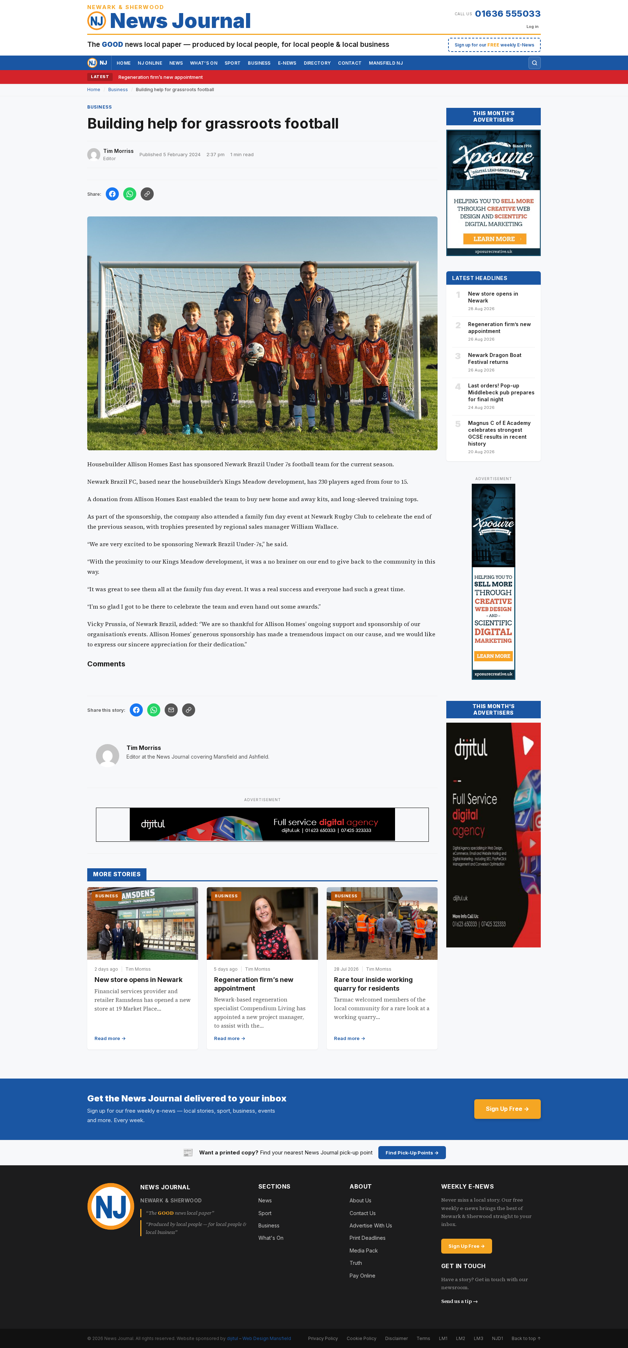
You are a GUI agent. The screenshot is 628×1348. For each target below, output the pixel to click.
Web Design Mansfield (266, 1338)
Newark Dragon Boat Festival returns (495, 358)
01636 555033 (508, 13)
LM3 (478, 1338)
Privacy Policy (323, 1338)
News (176, 63)
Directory (317, 63)
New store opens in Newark (138, 979)
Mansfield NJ (386, 63)
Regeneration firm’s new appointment (160, 77)
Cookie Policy (362, 1338)
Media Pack (364, 1250)
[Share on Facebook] (112, 193)
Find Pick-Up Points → (412, 1153)
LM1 (443, 1338)
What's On (270, 1238)
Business (259, 63)
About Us (360, 1200)
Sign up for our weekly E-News (494, 45)
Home (123, 63)
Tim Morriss (143, 747)
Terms (423, 1338)
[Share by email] (171, 709)
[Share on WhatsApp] (129, 193)
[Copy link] (147, 193)
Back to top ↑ (526, 1338)
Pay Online (362, 1275)
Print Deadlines (368, 1238)
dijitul (232, 1338)
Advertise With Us (371, 1225)
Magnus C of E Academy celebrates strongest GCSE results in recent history (499, 433)
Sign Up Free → (507, 1108)
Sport (233, 63)
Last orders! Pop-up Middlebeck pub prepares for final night (501, 392)
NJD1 (497, 1338)
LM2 (460, 1338)
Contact (350, 63)
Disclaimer (396, 1338)
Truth (356, 1263)
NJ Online (150, 63)
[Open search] (534, 63)
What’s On (203, 63)
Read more (107, 1038)
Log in (533, 26)
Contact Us (363, 1213)
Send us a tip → (459, 1301)
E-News (287, 63)
